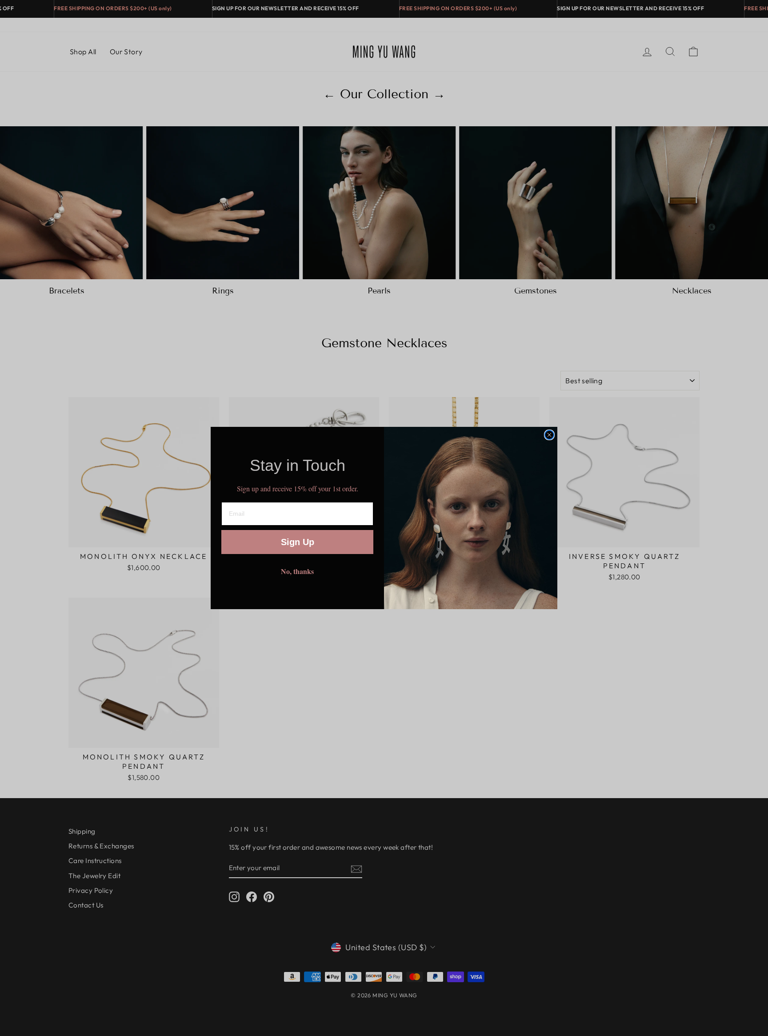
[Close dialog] (549, 434)
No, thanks (297, 571)
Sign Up (297, 542)
